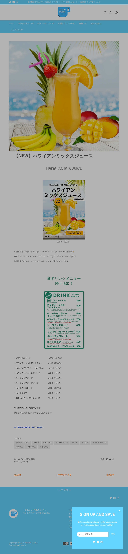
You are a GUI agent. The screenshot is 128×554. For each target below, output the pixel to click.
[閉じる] (119, 510)
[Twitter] (94, 542)
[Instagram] (101, 542)
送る (113, 534)
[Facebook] (98, 542)
